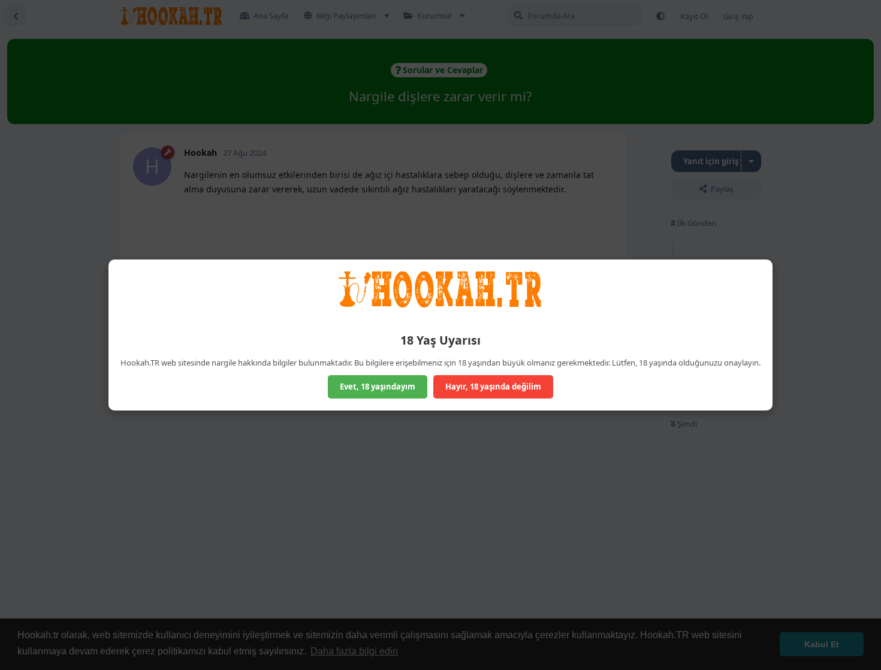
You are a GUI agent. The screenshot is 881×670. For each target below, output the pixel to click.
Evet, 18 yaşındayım (377, 386)
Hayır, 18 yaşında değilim (493, 386)
